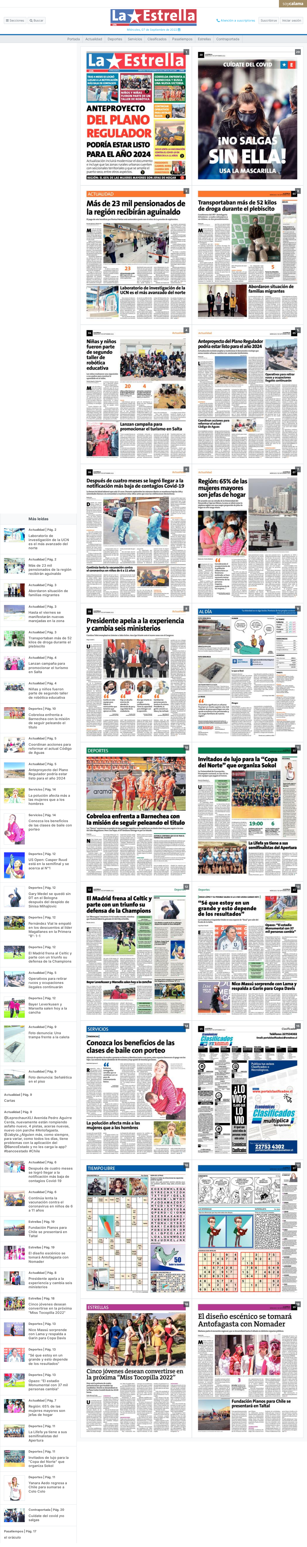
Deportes (115, 39)
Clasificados (157, 39)
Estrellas (204, 39)
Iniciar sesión (291, 20)
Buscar (38, 20)
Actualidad (93, 39)
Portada (73, 39)
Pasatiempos (182, 39)
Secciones (16, 20)
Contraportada (227, 39)
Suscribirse (269, 20)
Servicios (135, 39)
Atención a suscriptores (237, 20)
